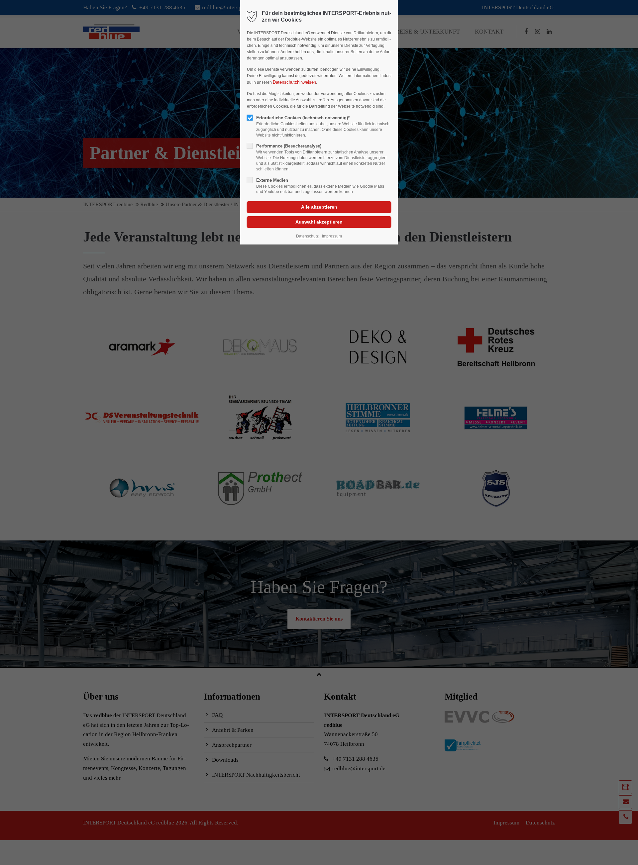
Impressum (332, 236)
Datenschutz (307, 236)
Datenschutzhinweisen (294, 82)
